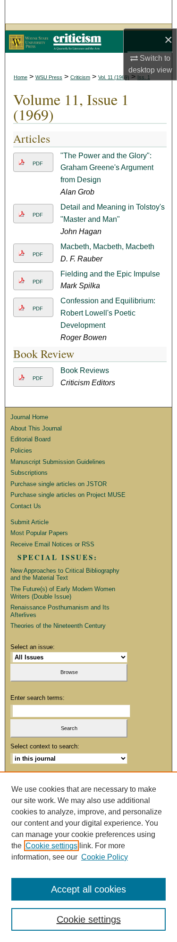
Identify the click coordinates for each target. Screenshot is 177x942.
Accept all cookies (88, 889)
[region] (88, 856)
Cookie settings (51, 846)
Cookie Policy (104, 857)
